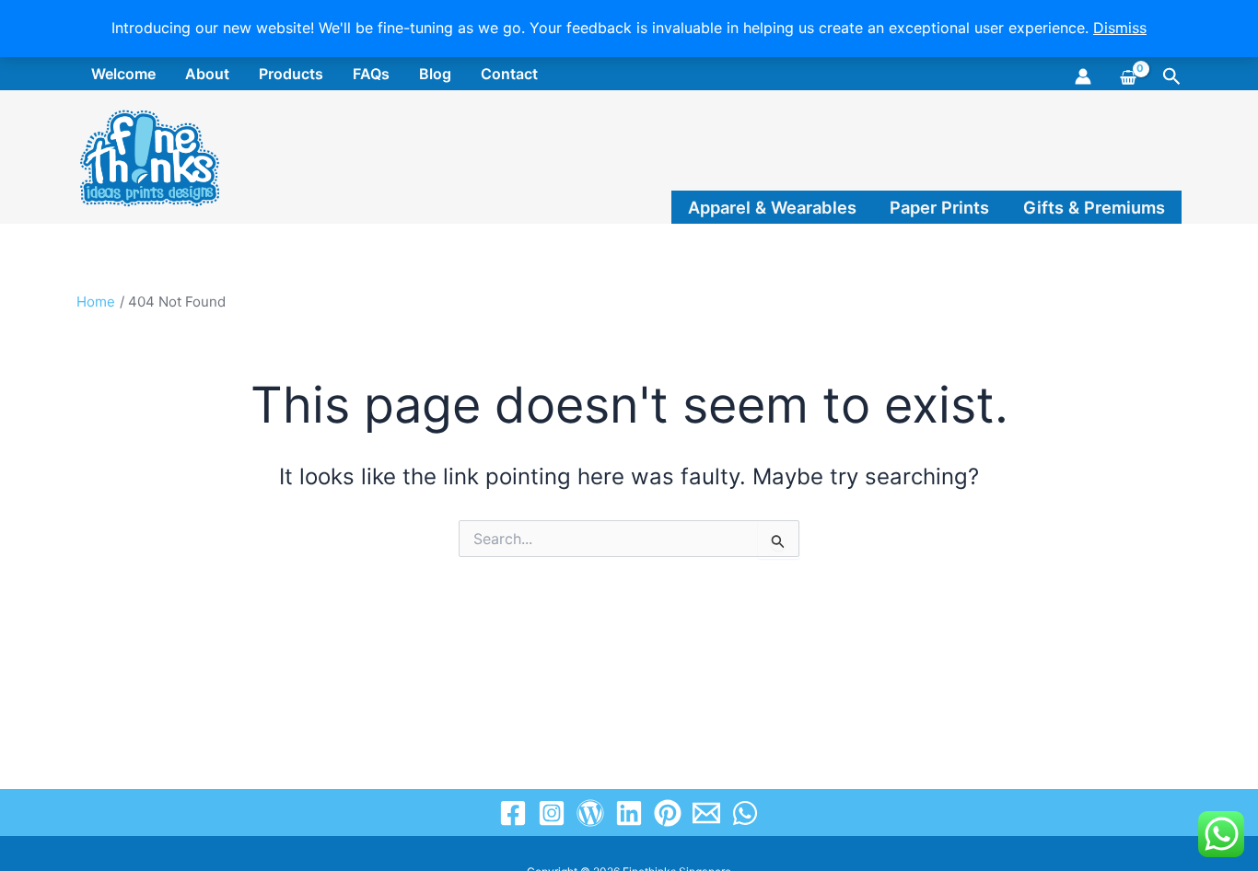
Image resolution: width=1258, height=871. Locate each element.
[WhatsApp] (745, 813)
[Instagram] (551, 813)
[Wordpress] (590, 813)
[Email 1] (706, 813)
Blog (435, 73)
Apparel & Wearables (772, 207)
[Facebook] (513, 813)
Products (291, 73)
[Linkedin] (629, 813)
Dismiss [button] (1120, 27)
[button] (1172, 77)
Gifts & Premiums (1094, 207)
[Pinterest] (667, 813)
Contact (509, 73)
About (207, 73)
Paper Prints (939, 207)
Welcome (123, 73)
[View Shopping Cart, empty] (1127, 75)
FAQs (371, 73)
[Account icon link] (1083, 76)
